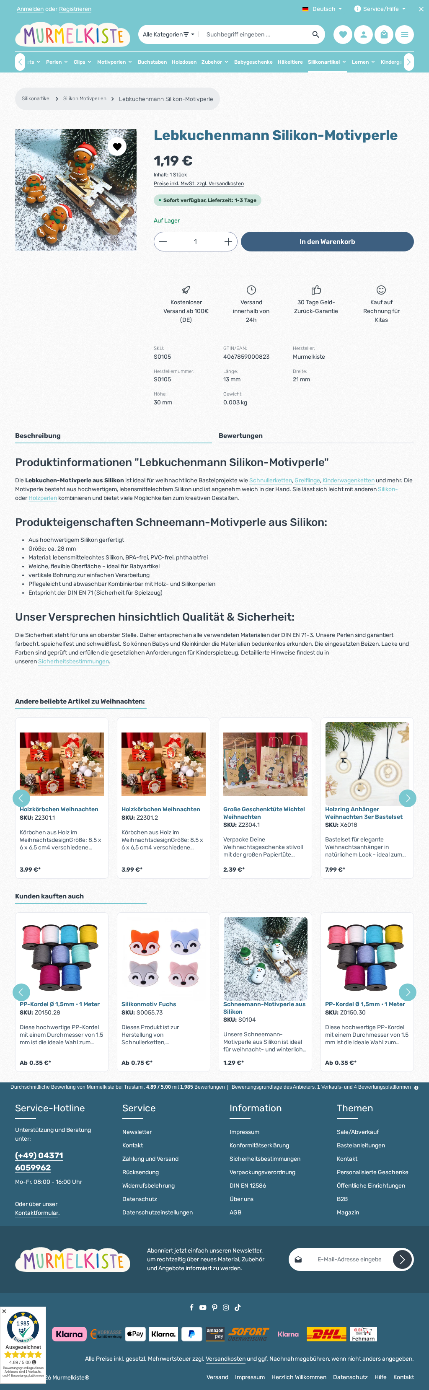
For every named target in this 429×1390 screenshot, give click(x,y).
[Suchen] (316, 34)
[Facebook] (192, 1307)
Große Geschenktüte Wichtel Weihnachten (264, 813)
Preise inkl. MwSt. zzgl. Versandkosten (199, 183)
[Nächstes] (409, 62)
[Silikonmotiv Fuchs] (163, 959)
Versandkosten (226, 1358)
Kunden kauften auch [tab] (49, 896)
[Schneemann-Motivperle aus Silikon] (265, 959)
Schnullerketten (270, 480)
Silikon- (388, 489)
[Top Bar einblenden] (404, 34)
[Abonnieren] (402, 1259)
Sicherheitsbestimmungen (73, 661)
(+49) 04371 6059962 (39, 1162)
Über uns (241, 1199)
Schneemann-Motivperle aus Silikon (264, 1008)
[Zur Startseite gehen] (72, 34)
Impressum (244, 1132)
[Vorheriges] (20, 62)
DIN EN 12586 (248, 1185)
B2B (342, 1199)
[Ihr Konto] (363, 34)
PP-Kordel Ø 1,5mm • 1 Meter (60, 1004)
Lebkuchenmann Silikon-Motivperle (166, 99)
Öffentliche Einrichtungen (371, 1185)
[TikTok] (237, 1307)
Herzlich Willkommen (298, 1377)
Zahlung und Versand (150, 1158)
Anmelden (30, 9)
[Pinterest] (215, 1307)
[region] (76, 190)
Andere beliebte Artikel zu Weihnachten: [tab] (80, 701)
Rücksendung (140, 1172)
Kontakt (132, 1145)
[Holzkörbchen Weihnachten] (62, 764)
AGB (235, 1212)
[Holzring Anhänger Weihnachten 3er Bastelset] (367, 764)
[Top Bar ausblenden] (421, 9)
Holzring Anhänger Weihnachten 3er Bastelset (364, 813)
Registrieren (75, 9)
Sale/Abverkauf (358, 1132)
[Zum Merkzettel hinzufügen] (117, 146)
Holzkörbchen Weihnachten (59, 809)
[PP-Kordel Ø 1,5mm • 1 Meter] (62, 959)
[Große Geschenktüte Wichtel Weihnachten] (265, 764)
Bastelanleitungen (361, 1145)
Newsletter (137, 1132)
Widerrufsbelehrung (148, 1185)
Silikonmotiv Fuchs (148, 1004)
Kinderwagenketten (349, 480)
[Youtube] (203, 1307)
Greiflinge (307, 480)
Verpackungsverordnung (262, 1172)
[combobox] (253, 34)
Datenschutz (139, 1199)
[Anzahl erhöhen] (229, 242)
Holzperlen (42, 498)
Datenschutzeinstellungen (157, 1212)
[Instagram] (226, 1307)
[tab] (113, 436)
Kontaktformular (36, 1213)
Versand (217, 1377)
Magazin (348, 1212)
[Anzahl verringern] (163, 242)
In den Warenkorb (327, 242)
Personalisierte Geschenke (372, 1172)
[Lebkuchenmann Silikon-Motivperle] (76, 190)
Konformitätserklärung (259, 1145)
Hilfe (381, 1377)
